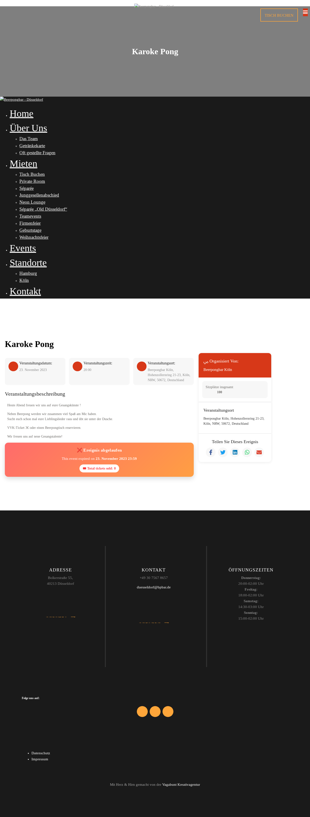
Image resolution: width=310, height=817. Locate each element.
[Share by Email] (259, 452)
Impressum (39, 759)
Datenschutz (40, 753)
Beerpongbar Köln (217, 370)
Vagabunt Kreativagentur (181, 784)
